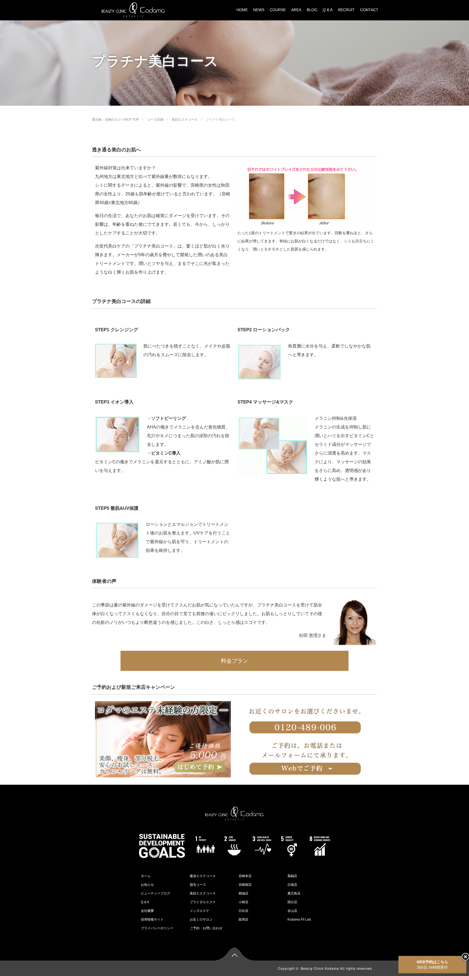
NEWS (258, 10)
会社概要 (147, 911)
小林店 (243, 902)
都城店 (243, 893)
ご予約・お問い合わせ (206, 928)
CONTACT (369, 10)
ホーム (146, 876)
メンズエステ (199, 911)
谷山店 (292, 911)
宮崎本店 (245, 876)
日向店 (243, 911)
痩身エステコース (203, 876)
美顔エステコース (185, 119)
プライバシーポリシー (157, 928)
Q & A (327, 10)
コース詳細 (155, 119)
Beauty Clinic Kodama (320, 968)
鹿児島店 (293, 893)
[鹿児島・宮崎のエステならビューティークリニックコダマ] (133, 9)
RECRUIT (346, 10)
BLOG (312, 10)
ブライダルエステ (203, 902)
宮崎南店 (245, 885)
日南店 (292, 885)
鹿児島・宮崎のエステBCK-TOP (115, 119)
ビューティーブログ (155, 893)
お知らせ (147, 885)
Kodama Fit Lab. (299, 919)
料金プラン (234, 661)
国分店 (292, 902)
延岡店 (243, 919)
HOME (242, 10)
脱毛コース (198, 885)
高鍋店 (292, 876)
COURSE (278, 10)
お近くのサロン (201, 919)
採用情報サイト (152, 919)
